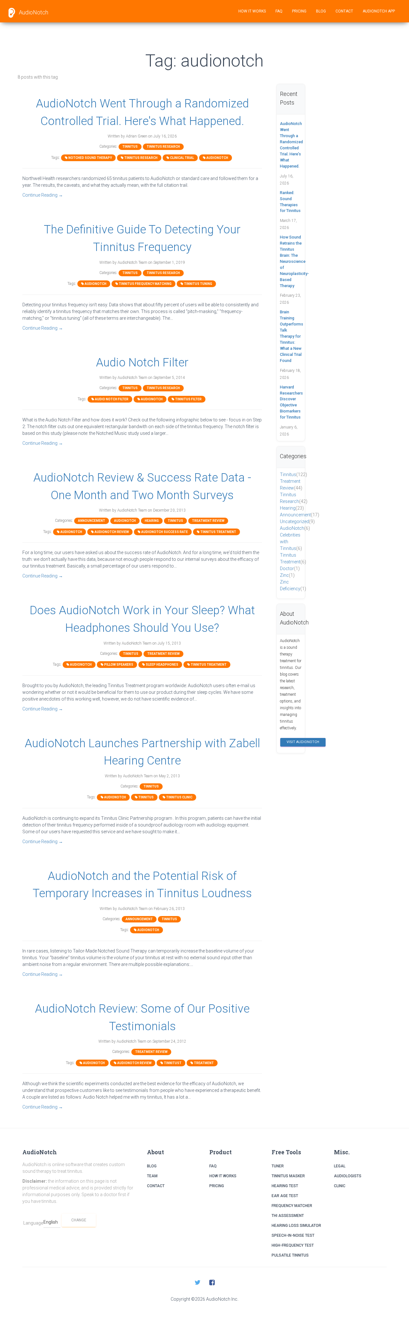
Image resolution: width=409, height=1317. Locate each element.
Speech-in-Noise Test (293, 1235)
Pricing (299, 11)
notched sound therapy (90, 158)
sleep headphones (161, 664)
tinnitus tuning (197, 284)
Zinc (287, 575)
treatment (203, 1063)
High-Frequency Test (293, 1245)
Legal (339, 1166)
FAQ (278, 11)
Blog (321, 11)
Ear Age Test (285, 1196)
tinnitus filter (188, 399)
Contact (344, 11)
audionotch (217, 158)
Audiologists (347, 1176)
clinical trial (181, 158)
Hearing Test (285, 1186)
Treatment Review (208, 520)
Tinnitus (130, 146)
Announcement (91, 520)
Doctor (290, 568)
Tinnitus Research (163, 146)
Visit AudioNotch (303, 742)
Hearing (152, 520)
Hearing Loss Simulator (296, 1225)
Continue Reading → (42, 195)
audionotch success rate (164, 532)
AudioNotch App (379, 11)
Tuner (278, 1166)
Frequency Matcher (292, 1205)
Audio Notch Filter (142, 362)
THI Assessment (288, 1215)
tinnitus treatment (218, 532)
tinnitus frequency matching (145, 284)
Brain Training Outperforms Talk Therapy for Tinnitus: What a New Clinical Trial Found (291, 336)
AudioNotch (33, 12)
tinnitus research (141, 158)
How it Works (252, 11)
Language (33, 1223)
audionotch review (111, 532)
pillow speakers (118, 664)
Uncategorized (297, 521)
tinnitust (172, 1063)
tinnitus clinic (179, 797)
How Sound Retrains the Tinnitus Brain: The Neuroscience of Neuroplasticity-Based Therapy (294, 261)
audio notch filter (111, 399)
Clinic (339, 1186)
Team (152, 1176)
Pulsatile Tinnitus (290, 1255)
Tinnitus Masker (288, 1176)
